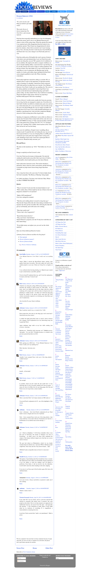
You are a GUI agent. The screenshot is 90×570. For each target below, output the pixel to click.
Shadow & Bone (69, 367)
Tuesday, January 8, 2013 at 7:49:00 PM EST (36, 427)
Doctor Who (58, 346)
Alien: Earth (58, 300)
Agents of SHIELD (57, 294)
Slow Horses (68, 372)
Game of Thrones (57, 385)
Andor (57, 302)
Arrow (57, 305)
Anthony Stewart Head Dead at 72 (63, 133)
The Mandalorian (68, 285)
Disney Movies (59, 230)
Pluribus (67, 335)
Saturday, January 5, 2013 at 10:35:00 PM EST (37, 254)
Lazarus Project (59, 437)
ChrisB (21, 457)
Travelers (67, 396)
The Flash (57, 369)
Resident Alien (69, 359)
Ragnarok (67, 355)
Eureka (57, 356)
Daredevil (57, 339)
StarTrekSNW (68, 384)
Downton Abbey (59, 351)
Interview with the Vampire (59, 407)
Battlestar (57, 313)
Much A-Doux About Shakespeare (63, 243)
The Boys (57, 315)
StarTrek (67, 377)
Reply (21, 279)
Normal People (69, 309)
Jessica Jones (58, 420)
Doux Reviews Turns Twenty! (62, 145)
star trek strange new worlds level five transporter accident (63, 163)
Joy (56, 190)
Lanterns (57, 436)
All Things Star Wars (60, 224)
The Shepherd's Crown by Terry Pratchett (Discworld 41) (64, 119)
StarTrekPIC (68, 382)
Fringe (57, 376)
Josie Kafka (23, 254)
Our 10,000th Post (59, 149)
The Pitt (67, 333)
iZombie (57, 415)
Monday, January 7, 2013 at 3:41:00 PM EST (36, 365)
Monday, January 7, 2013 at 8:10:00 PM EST (36, 395)
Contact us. (45, 557)
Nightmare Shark (67, 114)
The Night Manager (67, 305)
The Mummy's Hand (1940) (64, 106)
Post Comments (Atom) (29, 552)
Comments (21, 561)
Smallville (67, 374)
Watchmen (68, 425)
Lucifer (57, 451)
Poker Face (68, 337)
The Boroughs (58, 320)
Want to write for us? (45, 555)
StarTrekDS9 (68, 379)
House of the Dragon (58, 401)
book (64, 35)
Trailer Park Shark (67, 101)
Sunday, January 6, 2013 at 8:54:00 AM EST (36, 308)
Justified (57, 422)
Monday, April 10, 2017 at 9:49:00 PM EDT (40, 497)
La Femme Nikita (58, 433)
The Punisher (68, 345)
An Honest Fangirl (60, 206)
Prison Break (68, 342)
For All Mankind (57, 372)
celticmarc (22, 308)
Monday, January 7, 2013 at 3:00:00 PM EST (33, 355)
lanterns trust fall (60, 208)
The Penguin (68, 328)
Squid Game (68, 376)
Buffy (56, 324)
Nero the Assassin (67, 302)
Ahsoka (57, 296)
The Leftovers (58, 439)
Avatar (57, 307)
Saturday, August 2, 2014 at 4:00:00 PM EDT (37, 488)
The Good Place (59, 390)
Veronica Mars (69, 418)
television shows (69, 34)
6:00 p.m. (62, 70)
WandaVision (68, 423)
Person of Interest (26, 244)
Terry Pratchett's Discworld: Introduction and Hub (62, 141)
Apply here (62, 270)
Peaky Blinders (69, 326)
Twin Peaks (68, 401)
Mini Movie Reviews (60, 241)
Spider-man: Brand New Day (63, 80)
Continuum (58, 332)
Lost (56, 449)
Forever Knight (59, 375)
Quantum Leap (69, 350)
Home (35, 548)
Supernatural (68, 389)
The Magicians (69, 279)
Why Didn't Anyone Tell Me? (64, 136)
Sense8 (67, 365)
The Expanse (58, 359)
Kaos (56, 427)
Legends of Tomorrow (58, 441)
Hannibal (57, 395)
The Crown (58, 334)
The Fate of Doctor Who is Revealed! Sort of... (62, 130)
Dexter (57, 344)
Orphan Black (68, 314)
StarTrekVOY (68, 387)
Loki (56, 448)
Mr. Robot (67, 294)
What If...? (68, 430)
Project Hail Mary (67, 93)
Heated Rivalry (59, 397)
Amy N (57, 157)
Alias (56, 298)
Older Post (49, 548)
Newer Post (20, 548)
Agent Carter (58, 291)
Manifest (67, 287)
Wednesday (68, 427)
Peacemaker (68, 325)
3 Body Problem (59, 280)
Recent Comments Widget (70, 209)
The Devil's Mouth (67, 78)
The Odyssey (66, 87)
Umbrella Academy (67, 407)
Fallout (57, 364)
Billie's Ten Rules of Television (63, 151)
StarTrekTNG (68, 386)
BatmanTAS (58, 312)
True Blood (68, 398)
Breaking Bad (58, 322)
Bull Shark (65, 117)
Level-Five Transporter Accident (63, 66)
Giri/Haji (57, 388)
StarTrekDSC (68, 381)
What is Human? (64, 99)
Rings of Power (69, 360)
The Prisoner (68, 343)
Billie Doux (58, 161)
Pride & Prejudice (59, 245)
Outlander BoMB (67, 319)
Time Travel (58, 250)
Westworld (68, 428)
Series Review (66, 72)
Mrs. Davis (68, 296)
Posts (19, 558)
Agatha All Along (58, 289)
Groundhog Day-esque (60, 233)
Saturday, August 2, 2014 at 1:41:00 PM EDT (37, 477)
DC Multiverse (59, 228)
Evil (56, 358)
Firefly (57, 368)
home (26, 241)
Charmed (57, 329)
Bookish (57, 319)
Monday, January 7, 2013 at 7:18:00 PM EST (33, 378)
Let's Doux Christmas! (61, 235)
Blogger (48, 565)
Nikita (67, 308)
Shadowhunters (69, 369)
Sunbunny (33, 244)
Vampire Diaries (69, 413)
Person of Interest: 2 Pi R (24, 16)
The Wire (67, 432)
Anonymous (58, 169)
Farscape (57, 366)
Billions (57, 317)
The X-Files (68, 437)
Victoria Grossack (24, 497)
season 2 (27, 239)
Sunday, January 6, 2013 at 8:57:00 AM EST (36, 341)
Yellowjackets (68, 442)
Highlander (58, 398)
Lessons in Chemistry (58, 445)
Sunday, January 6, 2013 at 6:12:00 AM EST (33, 283)
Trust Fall (62, 68)
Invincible (57, 410)
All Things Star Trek (60, 222)
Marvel (57, 237)
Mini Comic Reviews (60, 239)
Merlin (67, 289)
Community (58, 330)
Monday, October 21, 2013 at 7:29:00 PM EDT (35, 457)
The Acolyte (58, 286)
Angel (56, 303)
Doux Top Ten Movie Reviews (62, 147)
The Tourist (68, 394)
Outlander (67, 316)
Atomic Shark (66, 112)
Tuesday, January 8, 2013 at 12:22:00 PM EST (37, 410)
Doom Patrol (58, 349)
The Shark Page (59, 247)
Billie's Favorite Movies (61, 226)
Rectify (67, 357)
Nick (21, 283)
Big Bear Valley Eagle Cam (62, 139)
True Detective (69, 399)
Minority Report (67, 103)
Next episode (23, 237)
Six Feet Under (69, 371)
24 (56, 281)
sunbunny (22, 410)
